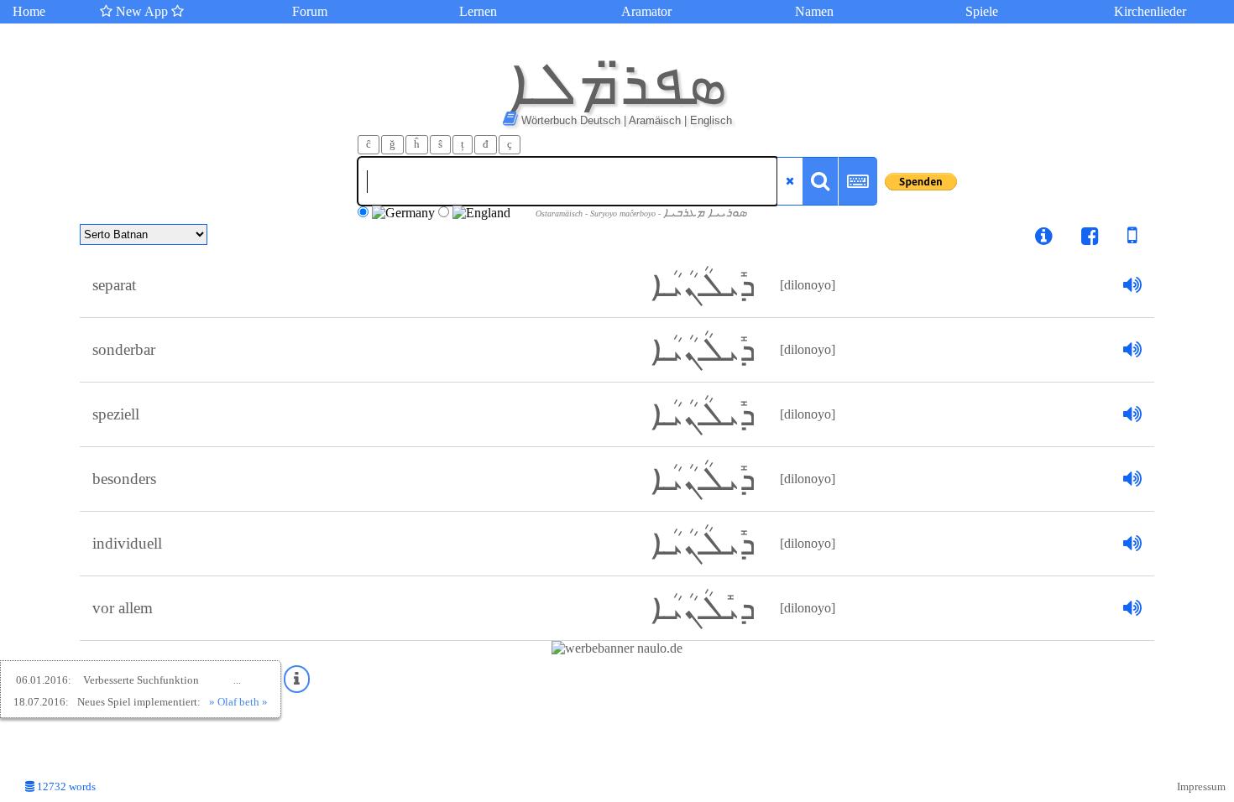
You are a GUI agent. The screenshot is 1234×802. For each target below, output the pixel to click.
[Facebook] (1090, 239)
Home (29, 11)
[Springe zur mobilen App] (1119, 239)
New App (141, 11)
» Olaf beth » (238, 701)
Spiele (981, 11)
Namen (814, 11)
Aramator (646, 11)
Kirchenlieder (1150, 11)
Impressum (1201, 787)
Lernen (478, 11)
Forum (309, 11)
